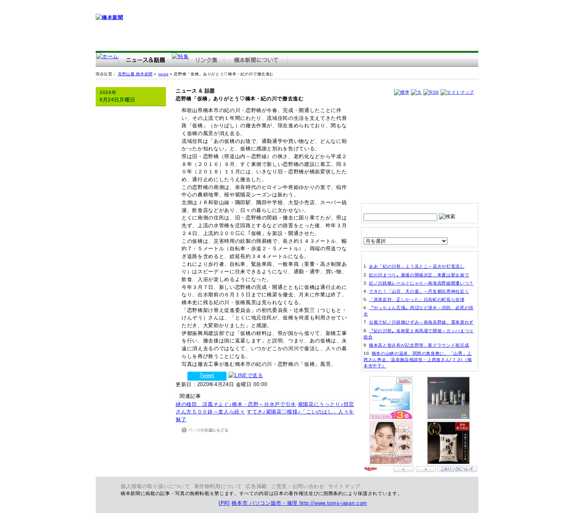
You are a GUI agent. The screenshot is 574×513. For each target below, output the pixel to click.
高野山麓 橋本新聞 (135, 74)
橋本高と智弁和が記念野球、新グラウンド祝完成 (419, 345)
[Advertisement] (336, 25)
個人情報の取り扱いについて (155, 486)
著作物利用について (218, 486)
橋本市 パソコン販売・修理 (265, 503)
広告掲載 (256, 486)
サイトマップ (344, 486)
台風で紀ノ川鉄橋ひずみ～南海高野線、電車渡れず (421, 322)
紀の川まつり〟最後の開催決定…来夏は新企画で (419, 275)
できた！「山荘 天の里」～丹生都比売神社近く (419, 291)
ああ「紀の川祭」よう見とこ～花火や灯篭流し (417, 266)
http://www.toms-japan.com (333, 503)
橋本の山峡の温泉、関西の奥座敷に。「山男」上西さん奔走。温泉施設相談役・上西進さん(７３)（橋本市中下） (418, 359)
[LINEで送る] (245, 375)
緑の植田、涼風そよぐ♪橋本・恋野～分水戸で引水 (236, 404)
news (163, 74)
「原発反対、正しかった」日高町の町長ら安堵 (417, 299)
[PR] (224, 503)
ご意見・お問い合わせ (297, 486)
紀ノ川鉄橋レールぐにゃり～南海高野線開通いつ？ (421, 283)
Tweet (207, 375)
